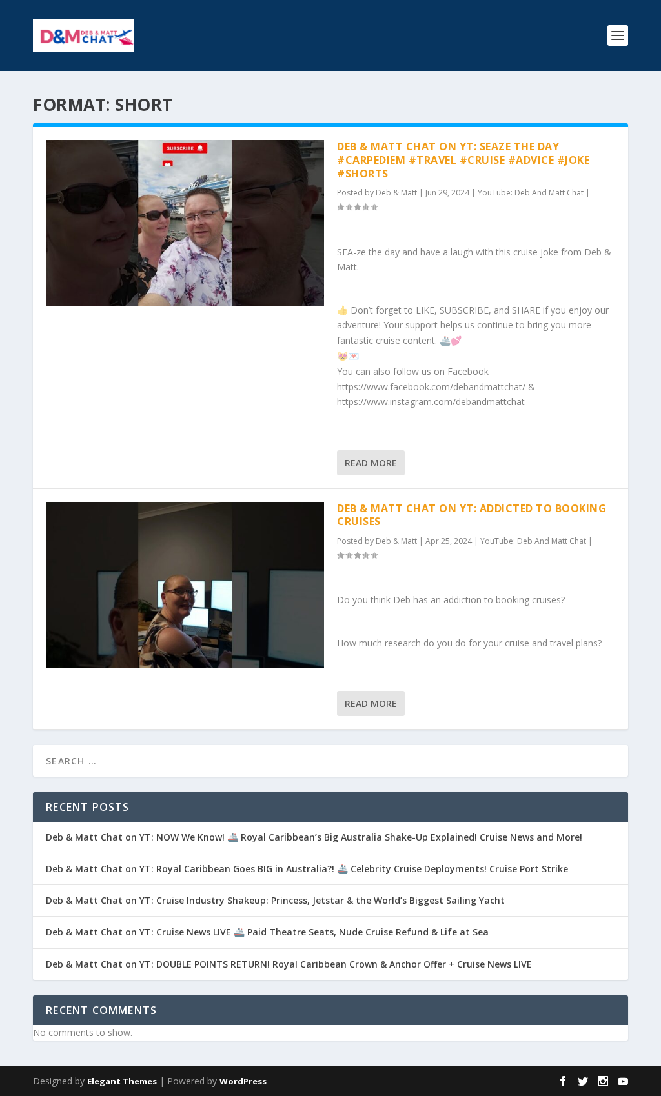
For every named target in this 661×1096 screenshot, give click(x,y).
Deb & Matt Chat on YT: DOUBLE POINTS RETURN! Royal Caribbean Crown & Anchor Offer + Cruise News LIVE (289, 964)
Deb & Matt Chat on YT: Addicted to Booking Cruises (471, 515)
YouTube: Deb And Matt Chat (531, 192)
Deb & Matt (396, 192)
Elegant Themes (122, 1081)
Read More (371, 463)
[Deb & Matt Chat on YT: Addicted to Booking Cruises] (185, 585)
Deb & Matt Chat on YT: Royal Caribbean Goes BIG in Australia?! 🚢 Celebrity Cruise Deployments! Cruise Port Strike (307, 868)
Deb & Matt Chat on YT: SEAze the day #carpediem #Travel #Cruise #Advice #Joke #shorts (463, 160)
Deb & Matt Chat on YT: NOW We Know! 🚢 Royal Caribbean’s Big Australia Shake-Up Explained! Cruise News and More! (314, 837)
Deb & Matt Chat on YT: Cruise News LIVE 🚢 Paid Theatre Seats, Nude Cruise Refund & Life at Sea (267, 932)
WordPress (243, 1081)
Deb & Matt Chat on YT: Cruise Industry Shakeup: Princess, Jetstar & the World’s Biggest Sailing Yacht (275, 900)
